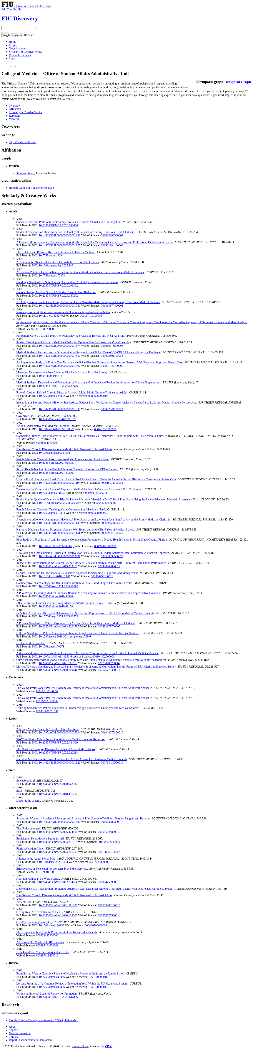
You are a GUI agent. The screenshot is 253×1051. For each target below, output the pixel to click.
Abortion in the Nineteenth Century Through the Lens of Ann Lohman (57, 262)
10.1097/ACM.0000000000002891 (59, 556)
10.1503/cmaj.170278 (51, 646)
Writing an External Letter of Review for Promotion (46, 993)
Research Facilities (20, 55)
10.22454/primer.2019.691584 (56, 606)
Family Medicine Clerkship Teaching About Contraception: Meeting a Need (60, 509)
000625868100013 (109, 905)
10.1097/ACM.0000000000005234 (59, 732)
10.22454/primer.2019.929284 (56, 596)
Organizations (17, 48)
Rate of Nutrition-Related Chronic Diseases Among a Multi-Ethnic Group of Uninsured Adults (71, 392)
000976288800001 (100, 861)
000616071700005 (112, 482)
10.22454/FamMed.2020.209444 (58, 669)
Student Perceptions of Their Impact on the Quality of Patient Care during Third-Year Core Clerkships (75, 232)
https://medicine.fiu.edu (22, 142)
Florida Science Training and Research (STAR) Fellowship (43, 1020)
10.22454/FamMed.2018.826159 (58, 626)
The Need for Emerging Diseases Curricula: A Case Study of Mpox (55, 749)
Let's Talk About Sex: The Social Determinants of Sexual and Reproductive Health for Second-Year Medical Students (85, 613)
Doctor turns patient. (28, 800)
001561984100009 (112, 245)
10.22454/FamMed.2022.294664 (58, 882)
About (12, 1026)
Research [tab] (14, 115)
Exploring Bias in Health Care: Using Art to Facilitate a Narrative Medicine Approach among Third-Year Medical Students (88, 302)
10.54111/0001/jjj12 (50, 375)
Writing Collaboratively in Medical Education (42, 425)
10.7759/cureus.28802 (52, 395)
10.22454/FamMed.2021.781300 (58, 905)
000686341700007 (47, 442)
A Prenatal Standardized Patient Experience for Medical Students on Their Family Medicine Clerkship (75, 623)
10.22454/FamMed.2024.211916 (58, 841)
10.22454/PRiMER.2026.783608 (58, 225)
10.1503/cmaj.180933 (51, 925)
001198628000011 (47, 329)
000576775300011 (109, 669)
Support (13, 58)
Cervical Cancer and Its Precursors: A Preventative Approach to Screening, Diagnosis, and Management (77, 573)
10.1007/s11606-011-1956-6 (55, 656)
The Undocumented (28, 828)
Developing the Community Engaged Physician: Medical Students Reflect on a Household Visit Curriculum (79, 489)
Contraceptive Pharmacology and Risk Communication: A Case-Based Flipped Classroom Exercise (74, 583)
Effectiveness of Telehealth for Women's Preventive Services (51, 868)
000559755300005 (112, 532)
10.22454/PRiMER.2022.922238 (58, 752)
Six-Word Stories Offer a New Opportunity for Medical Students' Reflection (60, 739)
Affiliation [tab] (15, 108)
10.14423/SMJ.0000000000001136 (59, 522)
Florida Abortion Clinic (30, 848)
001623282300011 (112, 821)
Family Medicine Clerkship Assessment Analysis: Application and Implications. (62, 459)
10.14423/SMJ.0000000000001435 (59, 409)
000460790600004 (96, 925)
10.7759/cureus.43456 (52, 976)
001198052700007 (109, 851)
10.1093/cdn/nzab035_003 (54, 452)
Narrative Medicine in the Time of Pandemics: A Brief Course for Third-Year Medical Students (71, 759)
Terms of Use (80, 1046)
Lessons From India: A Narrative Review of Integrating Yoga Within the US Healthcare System (71, 983)
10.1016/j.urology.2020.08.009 (57, 502)
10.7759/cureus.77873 (52, 275)
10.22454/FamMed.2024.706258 (58, 851)
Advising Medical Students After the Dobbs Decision (47, 729)
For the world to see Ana (30, 643)
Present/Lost (23, 902)
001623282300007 (112, 235)
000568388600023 (96, 512)
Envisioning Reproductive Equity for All (40, 838)
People (13, 45)
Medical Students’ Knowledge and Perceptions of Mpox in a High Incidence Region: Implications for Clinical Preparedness (88, 382)
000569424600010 (112, 522)
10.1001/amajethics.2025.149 (56, 265)
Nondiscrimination (20, 1033)
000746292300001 (105, 429)
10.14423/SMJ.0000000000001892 (59, 821)
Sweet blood (23, 780)
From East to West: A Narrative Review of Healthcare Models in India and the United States (70, 973)
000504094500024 (112, 556)
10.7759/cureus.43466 (52, 986)
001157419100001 (91, 315)
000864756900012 (109, 882)
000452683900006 (47, 935)
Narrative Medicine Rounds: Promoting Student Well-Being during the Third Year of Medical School (75, 529)
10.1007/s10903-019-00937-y (56, 546)
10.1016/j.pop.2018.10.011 (54, 576)
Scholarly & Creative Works (25, 51)
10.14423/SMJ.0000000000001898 (59, 235)
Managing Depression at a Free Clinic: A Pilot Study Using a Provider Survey (61, 372)
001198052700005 (109, 841)
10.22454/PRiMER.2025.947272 (58, 295)
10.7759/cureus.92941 (52, 255)
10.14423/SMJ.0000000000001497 (59, 365)
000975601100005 (112, 355)
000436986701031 (47, 711)
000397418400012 (47, 955)
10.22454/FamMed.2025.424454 (58, 831)
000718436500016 (112, 762)
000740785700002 (109, 663)
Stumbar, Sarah (25, 173)
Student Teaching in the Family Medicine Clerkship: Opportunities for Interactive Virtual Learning (73, 342)
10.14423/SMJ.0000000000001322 (59, 762)
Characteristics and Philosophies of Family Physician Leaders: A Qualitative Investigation (68, 222)
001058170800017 (96, 986)
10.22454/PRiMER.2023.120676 (58, 385)
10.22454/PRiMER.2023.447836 (58, 996)
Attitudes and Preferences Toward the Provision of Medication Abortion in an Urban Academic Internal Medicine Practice (87, 653)
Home (12, 41)
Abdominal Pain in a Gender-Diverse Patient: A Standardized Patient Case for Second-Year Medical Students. (80, 272)
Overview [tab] (15, 105)
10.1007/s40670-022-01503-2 (56, 429)
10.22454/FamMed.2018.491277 (58, 793)
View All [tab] (14, 119)
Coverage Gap (24, 415)
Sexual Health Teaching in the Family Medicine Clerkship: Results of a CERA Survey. (67, 469)
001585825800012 (109, 831)
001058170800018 (96, 976)
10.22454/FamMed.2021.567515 (58, 663)
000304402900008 (103, 656)
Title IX (13, 1036)
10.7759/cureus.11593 (52, 492)
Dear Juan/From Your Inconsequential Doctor (42, 952)
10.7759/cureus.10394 (52, 512)
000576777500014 (109, 915)
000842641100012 (112, 409)
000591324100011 (96, 492)
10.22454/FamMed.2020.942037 (58, 783)
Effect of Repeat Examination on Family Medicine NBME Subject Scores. (59, 603)
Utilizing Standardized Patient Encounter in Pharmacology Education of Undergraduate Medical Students (77, 633)
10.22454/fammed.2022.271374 (57, 419)
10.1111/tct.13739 (49, 315)
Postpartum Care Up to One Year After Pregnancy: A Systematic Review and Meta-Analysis (70, 335)
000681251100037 (47, 691)
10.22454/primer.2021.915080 (56, 462)
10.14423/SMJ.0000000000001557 (59, 355)
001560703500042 (47, 701)
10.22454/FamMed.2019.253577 (58, 566)
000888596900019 (96, 395)
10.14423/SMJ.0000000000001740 (59, 305)
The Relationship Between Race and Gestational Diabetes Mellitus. (55, 252)
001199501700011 (47, 871)
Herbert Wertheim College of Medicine (31, 187)
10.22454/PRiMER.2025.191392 (58, 285)
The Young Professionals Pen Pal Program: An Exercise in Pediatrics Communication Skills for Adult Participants (82, 687)
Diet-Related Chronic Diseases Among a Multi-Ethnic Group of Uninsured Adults (64, 449)
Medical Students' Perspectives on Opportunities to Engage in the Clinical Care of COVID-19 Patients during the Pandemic (88, 352)
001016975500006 (112, 345)
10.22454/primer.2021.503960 (56, 472)
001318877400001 (112, 305)
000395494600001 (47, 945)
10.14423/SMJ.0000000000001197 (59, 482)
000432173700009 (109, 626)
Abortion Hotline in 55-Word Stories (37, 878)
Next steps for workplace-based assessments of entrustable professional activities (63, 312)
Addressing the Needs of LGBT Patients (40, 942)
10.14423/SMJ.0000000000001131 (59, 532)
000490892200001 (105, 546)
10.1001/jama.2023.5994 (53, 861)
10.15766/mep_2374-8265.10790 (58, 586)
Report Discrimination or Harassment (30, 1040)
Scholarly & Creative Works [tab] (25, 112)
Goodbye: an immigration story (34, 922)
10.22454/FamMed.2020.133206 (58, 915)
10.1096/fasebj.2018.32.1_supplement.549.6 (65, 636)
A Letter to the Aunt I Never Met (35, 858)
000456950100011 (102, 576)
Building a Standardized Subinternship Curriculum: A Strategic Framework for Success (67, 282)
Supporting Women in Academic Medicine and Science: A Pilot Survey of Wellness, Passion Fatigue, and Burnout (83, 818)
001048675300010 (112, 732)
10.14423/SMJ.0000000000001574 (59, 345)
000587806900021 (107, 502)
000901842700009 (112, 365)
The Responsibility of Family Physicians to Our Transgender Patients (56, 932)
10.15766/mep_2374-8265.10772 (58, 616)
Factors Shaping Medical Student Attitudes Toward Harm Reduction (56, 292)
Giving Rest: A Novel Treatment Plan (38, 912)
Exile (19, 790)
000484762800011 (109, 566)
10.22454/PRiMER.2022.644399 (58, 742)
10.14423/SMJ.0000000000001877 (59, 245)
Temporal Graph (238, 82)
